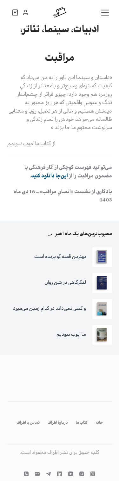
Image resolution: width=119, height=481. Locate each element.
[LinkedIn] (59, 474)
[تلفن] (26, 474)
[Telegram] (48, 474)
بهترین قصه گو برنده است (60, 257)
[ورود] (25, 12)
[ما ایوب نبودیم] (102, 335)
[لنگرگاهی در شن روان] (102, 283)
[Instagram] (81, 474)
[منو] (105, 12)
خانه (99, 423)
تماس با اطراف (28, 423)
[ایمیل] (37, 474)
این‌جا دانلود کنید (49, 176)
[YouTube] (70, 474)
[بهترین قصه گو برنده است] (102, 257)
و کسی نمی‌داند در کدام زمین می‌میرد (49, 308)
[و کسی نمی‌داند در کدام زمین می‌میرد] (102, 309)
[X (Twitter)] (92, 474)
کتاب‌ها (82, 423)
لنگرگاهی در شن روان (65, 283)
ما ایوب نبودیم (71, 334)
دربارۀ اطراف (58, 423)
